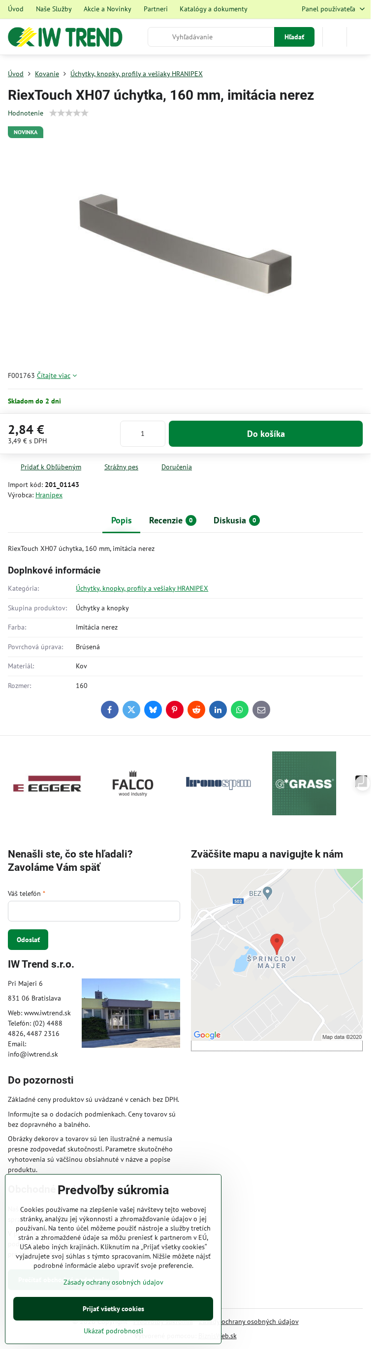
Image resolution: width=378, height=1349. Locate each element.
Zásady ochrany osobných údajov (249, 1321)
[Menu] (359, 37)
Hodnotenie (25, 113)
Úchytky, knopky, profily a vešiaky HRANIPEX (142, 588)
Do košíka (266, 433)
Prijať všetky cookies (113, 1308)
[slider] (69, 113)
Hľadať (294, 36)
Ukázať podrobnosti (113, 1330)
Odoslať (28, 939)
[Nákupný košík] (334, 37)
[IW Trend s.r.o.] (131, 1014)
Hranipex (49, 494)
